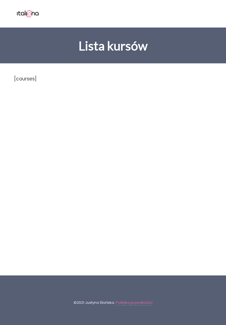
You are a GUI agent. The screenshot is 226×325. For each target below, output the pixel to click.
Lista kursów (113, 45)
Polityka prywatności (134, 302)
